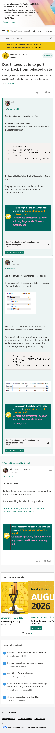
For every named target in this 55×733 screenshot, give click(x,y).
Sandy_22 (25, 666)
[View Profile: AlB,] (7, 103)
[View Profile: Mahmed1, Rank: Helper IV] (5, 55)
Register (41, 31)
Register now (9, 21)
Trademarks (6, 724)
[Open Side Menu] (4, 31)
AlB (12, 101)
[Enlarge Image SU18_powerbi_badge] (8, 216)
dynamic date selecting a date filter (23, 696)
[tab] (26, 633)
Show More (9, 83)
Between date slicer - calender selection (25, 662)
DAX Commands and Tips (13, 38)
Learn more (36, 47)
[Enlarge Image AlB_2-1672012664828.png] (28, 386)
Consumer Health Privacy (37, 727)
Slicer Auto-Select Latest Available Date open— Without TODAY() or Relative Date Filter (29, 685)
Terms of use (40, 718)
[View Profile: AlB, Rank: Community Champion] (5, 470)
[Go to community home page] (19, 31)
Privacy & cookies (25, 718)
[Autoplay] (23, 633)
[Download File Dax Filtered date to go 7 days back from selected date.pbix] (48, 244)
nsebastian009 (26, 690)
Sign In (49, 31)
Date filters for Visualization (20, 673)
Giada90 (21, 700)
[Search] (34, 31)
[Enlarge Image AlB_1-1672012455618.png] (20, 303)
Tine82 (23, 676)
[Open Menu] (51, 38)
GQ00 (23, 656)
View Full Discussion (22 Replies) (16, 463)
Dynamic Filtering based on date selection (26, 652)
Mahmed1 (14, 54)
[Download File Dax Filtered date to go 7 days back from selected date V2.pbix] (48, 442)
